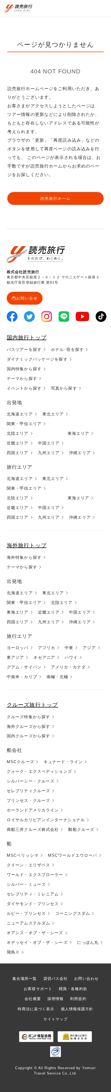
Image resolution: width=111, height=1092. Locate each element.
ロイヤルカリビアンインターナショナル (46, 819)
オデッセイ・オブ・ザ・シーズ (37, 942)
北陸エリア (18, 433)
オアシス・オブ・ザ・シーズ (35, 932)
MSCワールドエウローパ (72, 855)
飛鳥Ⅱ (13, 952)
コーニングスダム (72, 913)
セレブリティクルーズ (28, 790)
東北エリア (53, 414)
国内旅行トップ (27, 337)
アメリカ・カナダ (68, 667)
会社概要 (33, 999)
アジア (89, 647)
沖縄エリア (80, 452)
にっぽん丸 (88, 942)
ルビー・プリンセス (26, 913)
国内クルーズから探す (28, 736)
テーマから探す (22, 378)
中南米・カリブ (22, 676)
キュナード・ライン (63, 761)
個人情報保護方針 (77, 1009)
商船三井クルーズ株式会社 (33, 829)
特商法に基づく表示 (36, 1009)
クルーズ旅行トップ (32, 705)
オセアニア (44, 657)
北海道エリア (20, 414)
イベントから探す (24, 388)
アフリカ (46, 647)
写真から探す (64, 388)
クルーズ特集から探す (28, 716)
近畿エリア (18, 443)
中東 (69, 647)
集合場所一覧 (24, 978)
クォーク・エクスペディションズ (39, 771)
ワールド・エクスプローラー (35, 874)
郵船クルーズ (81, 829)
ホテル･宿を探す (67, 349)
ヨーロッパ (18, 647)
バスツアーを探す (24, 349)
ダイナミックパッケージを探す (37, 359)
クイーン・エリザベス (28, 865)
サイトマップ (55, 1019)
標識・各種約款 (73, 989)
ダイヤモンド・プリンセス (33, 903)
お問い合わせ (86, 978)
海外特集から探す (24, 557)
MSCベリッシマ (23, 855)
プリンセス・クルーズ (28, 800)
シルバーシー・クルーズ (30, 781)
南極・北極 (57, 676)
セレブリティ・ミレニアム (33, 894)
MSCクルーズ (20, 761)
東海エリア (78, 433)
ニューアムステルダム (28, 923)
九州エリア (49, 452)
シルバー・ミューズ (26, 884)
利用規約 (78, 999)
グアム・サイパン (24, 667)
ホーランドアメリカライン (33, 810)
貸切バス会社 (55, 978)
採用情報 (55, 999)
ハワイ (71, 657)
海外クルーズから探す (28, 726)
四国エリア (18, 452)
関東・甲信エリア (24, 423)
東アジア (15, 657)
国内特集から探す (24, 369)
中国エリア (49, 443)
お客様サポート (38, 989)
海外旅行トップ (27, 545)
